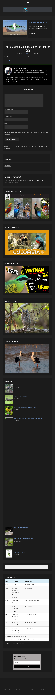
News (27, 44)
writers (22, 180)
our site (39, 26)
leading (22, 70)
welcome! (32, 33)
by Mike (28, 53)
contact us (43, 180)
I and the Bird (29, 82)
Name (9, 109)
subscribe (44, 29)
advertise (38, 29)
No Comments (35, 53)
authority (27, 70)
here (8, 644)
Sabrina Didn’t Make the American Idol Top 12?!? (27, 49)
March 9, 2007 (20, 53)
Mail (9, 116)
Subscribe (27, 667)
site (16, 180)
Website (7, 124)
